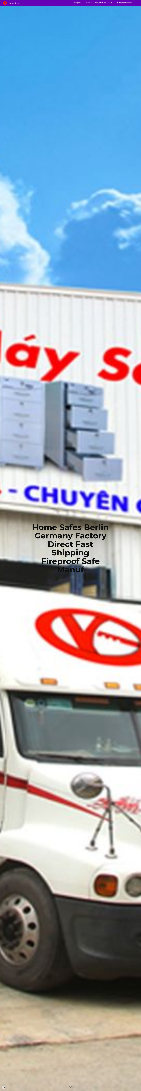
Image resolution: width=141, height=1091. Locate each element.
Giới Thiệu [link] (88, 3)
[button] (138, 2)
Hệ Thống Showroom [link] (125, 3)
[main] (70, 548)
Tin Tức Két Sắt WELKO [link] (103, 3)
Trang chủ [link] (77, 3)
